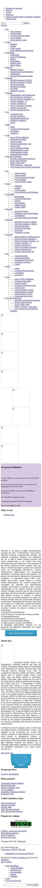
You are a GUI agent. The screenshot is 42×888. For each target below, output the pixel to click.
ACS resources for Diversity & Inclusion (25, 167)
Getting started (15, 34)
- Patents (15, 201)
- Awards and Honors (20, 258)
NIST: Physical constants (10, 809)
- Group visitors (18, 190)
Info (7, 29)
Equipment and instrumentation (21, 72)
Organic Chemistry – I (18, 101)
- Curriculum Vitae (19, 256)
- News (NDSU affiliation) (22, 279)
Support (13, 874)
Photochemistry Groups (19, 152)
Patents (13, 59)
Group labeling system (18, 40)
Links (8, 135)
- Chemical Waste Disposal (22, 271)
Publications (14, 55)
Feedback (13, 876)
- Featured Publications (20, 199)
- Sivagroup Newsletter (20, 281)
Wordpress (5, 860)
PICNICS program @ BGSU (21, 80)
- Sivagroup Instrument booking (23, 218)
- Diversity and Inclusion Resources (25, 300)
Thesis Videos (15, 65)
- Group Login (17, 288)
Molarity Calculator (8, 805)
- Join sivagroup (18, 173)
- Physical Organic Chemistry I (23, 239)
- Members (16, 186)
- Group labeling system (21, 182)
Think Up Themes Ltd (20, 858)
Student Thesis (15, 63)
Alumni (13, 46)
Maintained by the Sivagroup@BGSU (20, 854)
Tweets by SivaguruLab (10, 774)
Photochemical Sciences (10, 833)
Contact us (9, 15)
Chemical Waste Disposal (19, 129)
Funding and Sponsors (14, 8)
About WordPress (16, 868)
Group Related (15, 38)
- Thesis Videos (17, 207)
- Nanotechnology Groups (21, 292)
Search (29, 885)
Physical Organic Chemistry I (21, 97)
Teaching (9, 93)
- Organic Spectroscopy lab (22, 252)
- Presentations (17, 203)
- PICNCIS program (19, 226)
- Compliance (17, 273)
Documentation (16, 872)
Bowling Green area (8, 837)
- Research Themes (19, 211)
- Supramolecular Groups (21, 296)
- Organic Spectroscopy (20, 249)
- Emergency (16, 275)
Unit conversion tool (8, 803)
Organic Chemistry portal (10, 788)
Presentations (15, 61)
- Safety (15, 269)
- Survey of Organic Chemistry (23, 247)
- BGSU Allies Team (19, 305)
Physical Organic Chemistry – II (22, 99)
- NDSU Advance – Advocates (23, 307)
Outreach (9, 78)
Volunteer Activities (17, 91)
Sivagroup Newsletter (18, 140)
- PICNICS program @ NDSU (23, 224)
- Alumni (15, 188)
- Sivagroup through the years (23, 285)
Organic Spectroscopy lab (19, 110)
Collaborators (15, 74)
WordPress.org (15, 870)
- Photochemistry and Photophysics (25, 237)
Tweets (8, 13)
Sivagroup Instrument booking (21, 76)
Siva (7, 112)
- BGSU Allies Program (21, 302)
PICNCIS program (17, 84)
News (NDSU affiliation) (19, 137)
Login (8, 879)
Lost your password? (13, 881)
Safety (8, 125)
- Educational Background (21, 260)
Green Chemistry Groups (19, 148)
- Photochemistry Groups (21, 294)
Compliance (14, 131)
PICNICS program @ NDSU (21, 82)
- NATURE (16, 230)
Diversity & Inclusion (13, 156)
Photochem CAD (7, 794)
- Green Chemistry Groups (22, 290)
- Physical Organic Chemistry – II (24, 241)
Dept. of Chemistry (8, 835)
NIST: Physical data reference (12, 811)
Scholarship (10, 53)
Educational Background (19, 118)
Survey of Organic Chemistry (21, 106)
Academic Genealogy (18, 120)
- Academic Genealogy (20, 262)
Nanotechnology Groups (19, 150)
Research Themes (16, 70)
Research (9, 67)
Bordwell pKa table (8, 785)
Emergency (14, 133)
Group (8, 42)
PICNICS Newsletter (18, 87)
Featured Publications (18, 57)
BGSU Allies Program (18, 161)
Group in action (16, 142)
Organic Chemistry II (18, 104)
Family (12, 123)
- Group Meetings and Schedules (24, 192)
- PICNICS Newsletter (20, 228)
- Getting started (18, 175)
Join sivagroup (15, 31)
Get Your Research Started (20, 36)
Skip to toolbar (6, 862)
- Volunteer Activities (20, 233)
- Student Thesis (18, 205)
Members (13, 44)
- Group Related (18, 180)
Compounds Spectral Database (12, 783)
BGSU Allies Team (17, 163)
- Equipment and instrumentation (24, 213)
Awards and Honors (17, 116)
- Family (15, 264)
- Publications (17, 196)
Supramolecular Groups (19, 154)
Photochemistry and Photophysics (22, 95)
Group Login (15, 146)
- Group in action (18, 283)
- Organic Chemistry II (20, 245)
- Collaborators (17, 216)
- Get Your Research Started (22, 177)
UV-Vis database (7, 790)
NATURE (14, 89)
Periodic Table (6, 807)
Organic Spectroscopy (18, 108)
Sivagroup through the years (20, 144)
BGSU (24, 831)
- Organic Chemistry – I (21, 243)
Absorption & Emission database (13, 792)
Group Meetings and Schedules (21, 51)
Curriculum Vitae (16, 114)
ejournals (9, 10)
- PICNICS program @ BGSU (23, 222)
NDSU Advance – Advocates (21, 165)
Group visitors (15, 48)
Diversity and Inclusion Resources (22, 159)
